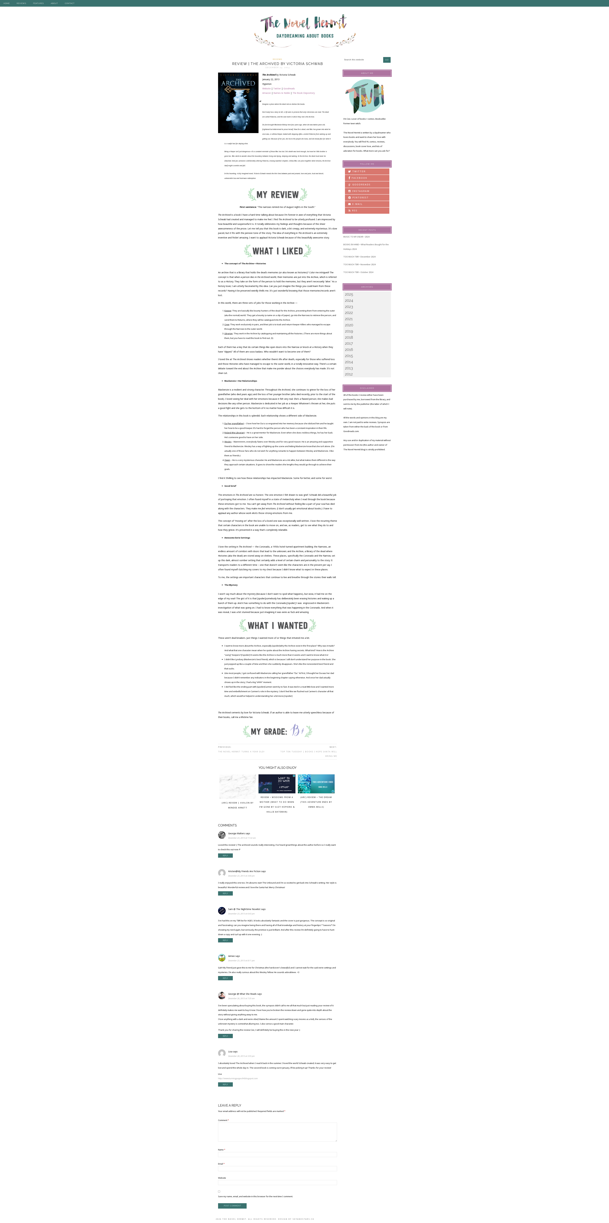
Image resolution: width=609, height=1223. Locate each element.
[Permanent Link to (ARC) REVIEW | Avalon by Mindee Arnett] (237, 798)
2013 (349, 368)
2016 (349, 349)
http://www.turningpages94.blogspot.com (238, 1078)
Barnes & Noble (281, 92)
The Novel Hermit (304, 31)
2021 (349, 319)
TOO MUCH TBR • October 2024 (358, 272)
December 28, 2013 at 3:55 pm (241, 1056)
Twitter (277, 88)
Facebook (358, 177)
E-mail (357, 203)
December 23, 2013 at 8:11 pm (241, 960)
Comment (223, 1120)
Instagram (360, 190)
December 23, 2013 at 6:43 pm (241, 913)
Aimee (231, 955)
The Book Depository (303, 92)
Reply (225, 855)
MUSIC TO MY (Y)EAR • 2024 (356, 236)
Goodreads (289, 88)
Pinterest (360, 197)
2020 (349, 325)
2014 (349, 362)
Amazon (266, 92)
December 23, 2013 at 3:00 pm (241, 875)
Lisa (230, 1051)
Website (266, 88)
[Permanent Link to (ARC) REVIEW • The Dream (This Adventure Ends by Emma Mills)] (316, 792)
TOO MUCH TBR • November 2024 (359, 264)
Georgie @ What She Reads (242, 993)
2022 (349, 312)
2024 (349, 300)
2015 (349, 355)
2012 (349, 374)
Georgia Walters (236, 833)
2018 (349, 337)
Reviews (277, 59)
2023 (349, 306)
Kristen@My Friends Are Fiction (244, 871)
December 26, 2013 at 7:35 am (241, 998)
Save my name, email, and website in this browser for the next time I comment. (255, 1196)
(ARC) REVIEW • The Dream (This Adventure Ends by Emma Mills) (316, 802)
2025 (349, 294)
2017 (349, 343)
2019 (349, 331)
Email (221, 1163)
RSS (354, 210)
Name (221, 1149)
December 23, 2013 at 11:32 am (242, 838)
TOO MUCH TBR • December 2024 (359, 256)
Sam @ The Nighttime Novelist (244, 909)
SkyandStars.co (303, 1219)
